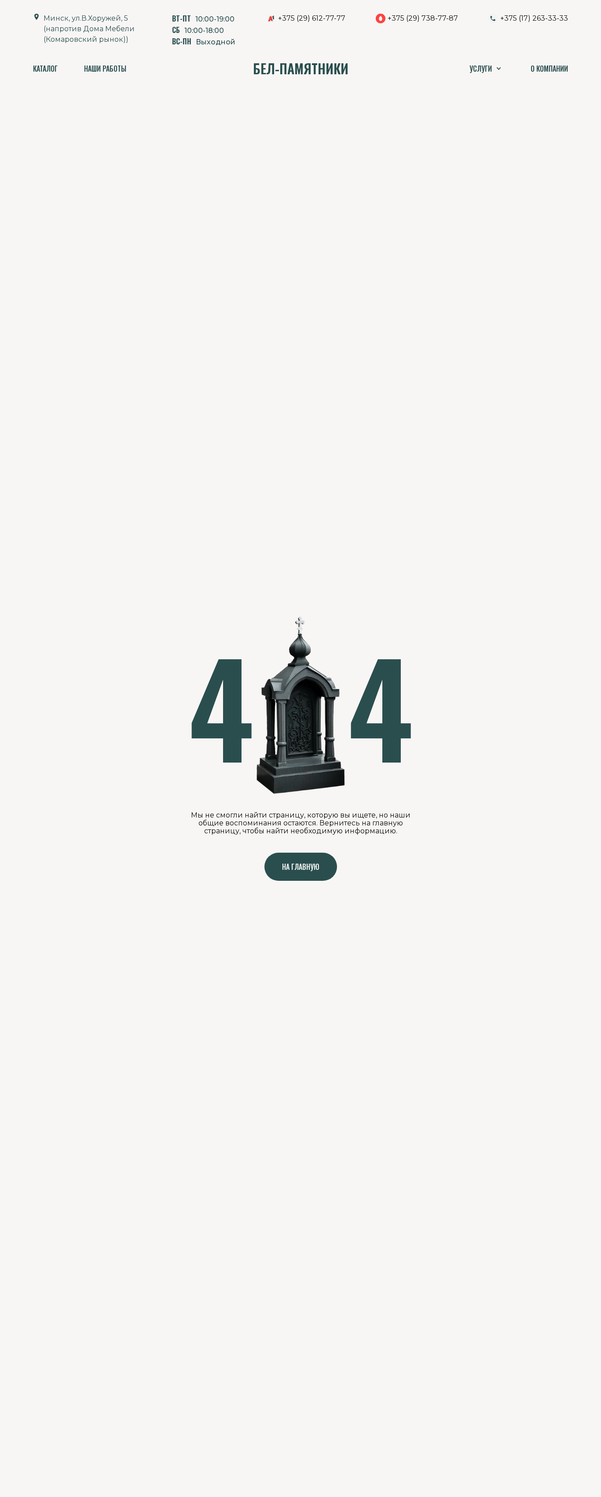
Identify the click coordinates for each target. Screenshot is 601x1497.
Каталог (45, 68)
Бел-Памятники (300, 68)
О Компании (549, 68)
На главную (300, 866)
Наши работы (105, 68)
